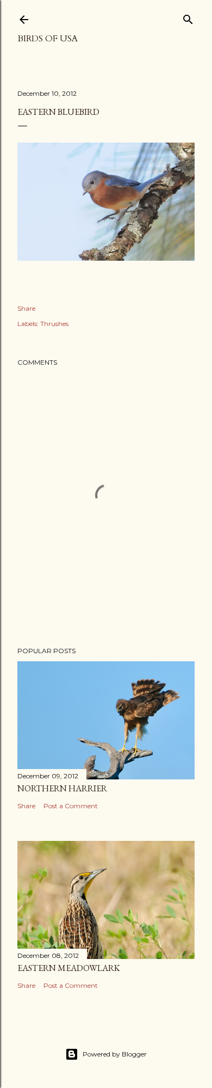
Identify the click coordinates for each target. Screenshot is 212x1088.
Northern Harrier (62, 788)
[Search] (188, 17)
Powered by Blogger (115, 1054)
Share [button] (26, 308)
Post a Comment (70, 806)
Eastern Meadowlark (68, 968)
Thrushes (54, 323)
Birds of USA (47, 39)
